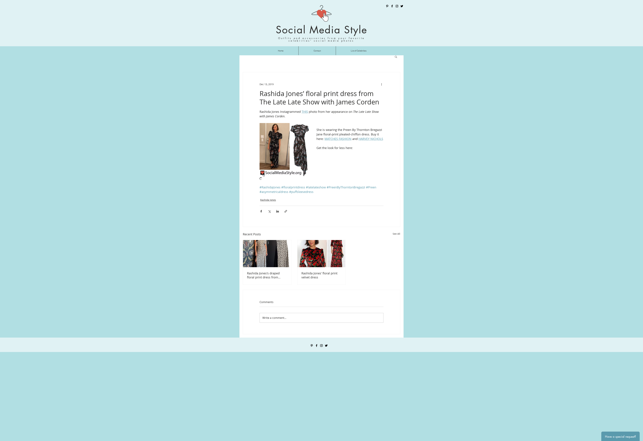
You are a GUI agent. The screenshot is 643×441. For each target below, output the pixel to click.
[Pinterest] (387, 6)
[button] (396, 56)
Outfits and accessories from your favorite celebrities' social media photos (321, 39)
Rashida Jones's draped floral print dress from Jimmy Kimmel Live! (263, 275)
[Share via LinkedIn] (277, 211)
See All (396, 233)
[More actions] (381, 84)
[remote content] (321, 179)
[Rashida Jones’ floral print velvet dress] (321, 253)
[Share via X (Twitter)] (269, 211)
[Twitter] (402, 6)
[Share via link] (285, 211)
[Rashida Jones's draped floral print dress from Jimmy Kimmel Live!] (267, 253)
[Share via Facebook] (261, 211)
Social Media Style (321, 29)
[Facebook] (392, 6)
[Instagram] (397, 6)
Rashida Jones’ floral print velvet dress (319, 275)
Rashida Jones (268, 199)
